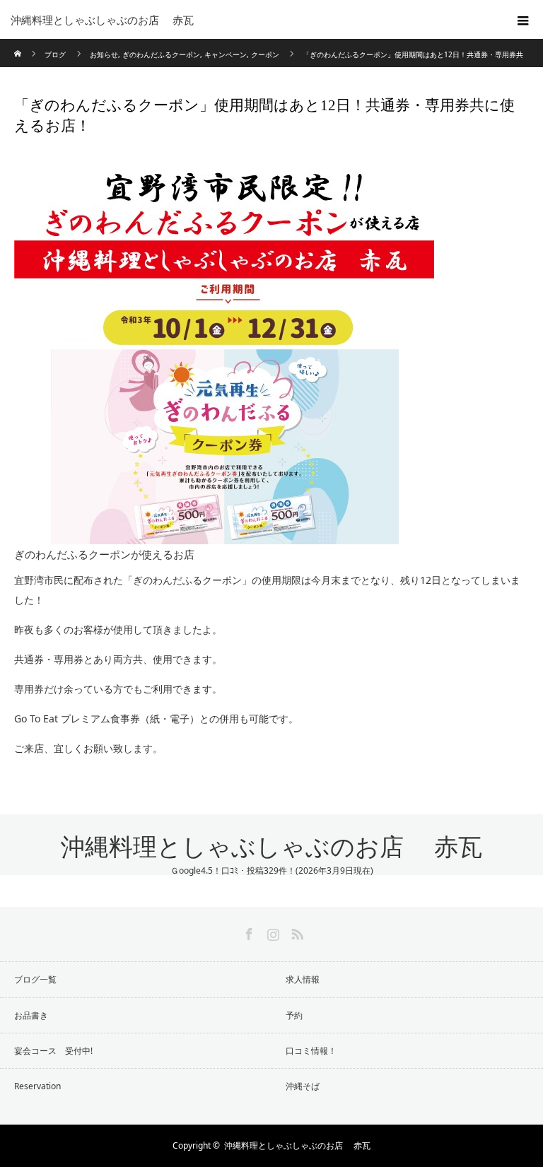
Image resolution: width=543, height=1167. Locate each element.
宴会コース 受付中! (53, 1051)
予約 (294, 1015)
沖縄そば (303, 1086)
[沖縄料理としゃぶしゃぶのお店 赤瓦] (250, 20)
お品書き (31, 1015)
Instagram (271, 931)
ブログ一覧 (35, 979)
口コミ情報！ (311, 1051)
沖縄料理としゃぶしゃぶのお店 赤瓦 (271, 847)
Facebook (247, 931)
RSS (295, 931)
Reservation (37, 1086)
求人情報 (303, 979)
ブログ (55, 54)
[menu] (523, 20)
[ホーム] (18, 44)
